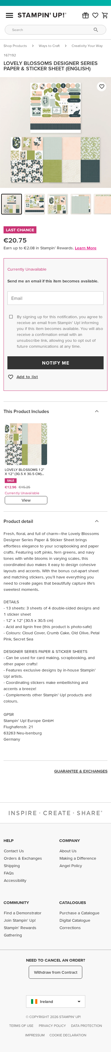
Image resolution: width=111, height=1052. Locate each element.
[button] (85, 15)
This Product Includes (26, 411)
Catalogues (72, 902)
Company (69, 840)
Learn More (85, 247)
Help (9, 840)
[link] (95, 15)
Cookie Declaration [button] (67, 1035)
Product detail (18, 521)
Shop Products (15, 46)
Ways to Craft (49, 46)
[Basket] (105, 15)
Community (16, 902)
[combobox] (55, 30)
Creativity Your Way (87, 46)
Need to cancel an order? (55, 960)
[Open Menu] (9, 15)
